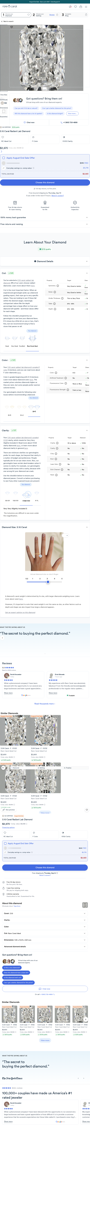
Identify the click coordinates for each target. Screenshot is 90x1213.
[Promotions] (70, 6)
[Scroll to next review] (83, 1078)
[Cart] (80, 6)
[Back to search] (3, 768)
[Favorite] (87, 809)
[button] (33, 168)
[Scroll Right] (85, 1019)
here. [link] (21, 599)
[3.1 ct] (44, 582)
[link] (45, 182)
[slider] (44, 580)
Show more (8, 693)
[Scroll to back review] (78, 1078)
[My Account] (75, 6)
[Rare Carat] (9, 6)
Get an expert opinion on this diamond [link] (20, 612)
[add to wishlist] (11, 27)
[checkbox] (3, 158)
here (33, 286)
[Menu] (86, 6)
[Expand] (65, 535)
